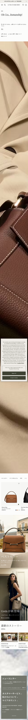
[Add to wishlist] (19, 483)
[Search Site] (4, 4)
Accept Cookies (14, 377)
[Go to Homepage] (14, 4)
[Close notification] (26, 1)
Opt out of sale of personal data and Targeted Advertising (14, 368)
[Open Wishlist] (23, 4)
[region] (14, 360)
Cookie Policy (20, 363)
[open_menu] (2, 4)
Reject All (14, 373)
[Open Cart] (26, 4)
